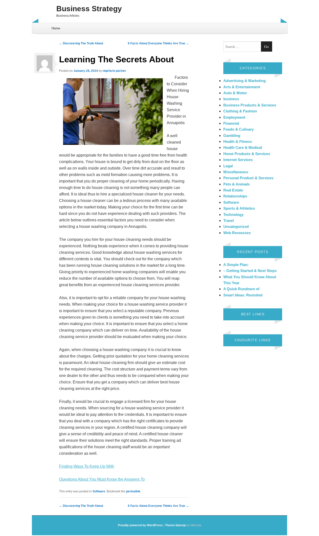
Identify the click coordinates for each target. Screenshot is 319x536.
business (231, 99)
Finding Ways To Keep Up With (86, 466)
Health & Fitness (237, 141)
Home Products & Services (246, 154)
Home (56, 28)
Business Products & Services (249, 105)
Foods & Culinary (238, 129)
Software (98, 491)
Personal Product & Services (248, 178)
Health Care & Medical (242, 147)
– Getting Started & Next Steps (250, 270)
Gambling (231, 135)
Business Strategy (89, 8)
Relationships (235, 196)
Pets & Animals (236, 184)
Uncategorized (236, 226)
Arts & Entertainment (241, 87)
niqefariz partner (114, 71)
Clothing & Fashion (240, 111)
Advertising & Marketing (244, 81)
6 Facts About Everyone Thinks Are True (158, 43)
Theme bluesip (175, 525)
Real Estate (233, 190)
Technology (233, 214)
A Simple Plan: (236, 265)
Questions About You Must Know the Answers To (102, 479)
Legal (228, 166)
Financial (231, 123)
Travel (228, 220)
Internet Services (238, 160)
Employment (234, 117)
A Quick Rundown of (241, 289)
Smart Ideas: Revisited (242, 295)
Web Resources (237, 233)
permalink (133, 491)
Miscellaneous (235, 172)
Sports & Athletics (239, 208)
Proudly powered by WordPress (140, 525)
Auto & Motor (235, 93)
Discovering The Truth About (81, 43)
